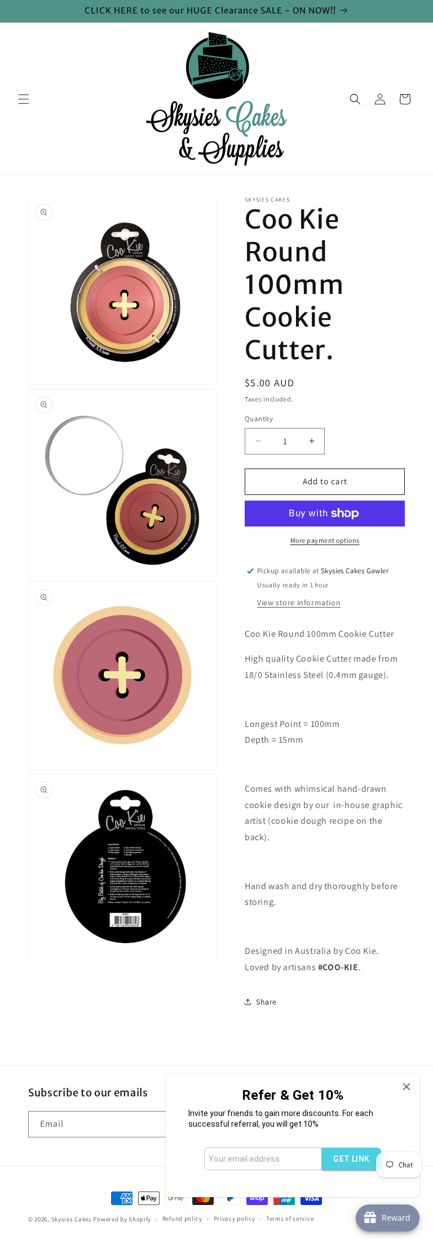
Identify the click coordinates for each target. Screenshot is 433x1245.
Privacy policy (234, 1218)
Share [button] (266, 1002)
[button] (23, 99)
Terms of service (289, 1218)
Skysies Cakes (71, 1219)
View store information (299, 602)
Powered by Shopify (122, 1219)
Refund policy (182, 1218)
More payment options (325, 540)
